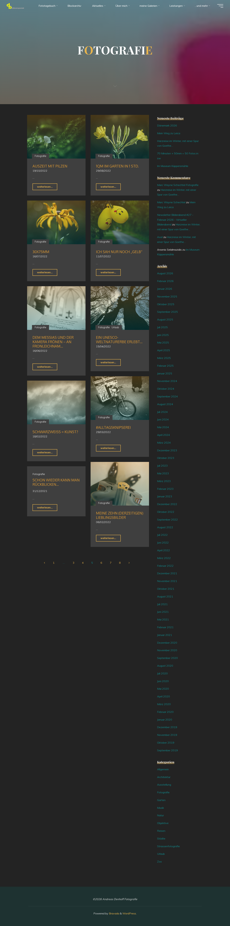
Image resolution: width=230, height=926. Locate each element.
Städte (161, 838)
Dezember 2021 (167, 573)
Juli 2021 (162, 604)
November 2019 (167, 735)
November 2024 (167, 381)
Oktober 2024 (165, 388)
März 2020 (164, 704)
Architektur (163, 777)
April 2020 (163, 696)
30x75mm (40, 251)
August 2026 (165, 273)
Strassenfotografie (168, 846)
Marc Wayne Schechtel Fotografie (178, 185)
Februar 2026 (165, 281)
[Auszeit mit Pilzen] (56, 137)
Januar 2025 (164, 373)
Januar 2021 (164, 635)
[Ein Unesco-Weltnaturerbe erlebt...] (120, 308)
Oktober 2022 (165, 511)
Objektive (163, 823)
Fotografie (40, 156)
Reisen (161, 830)
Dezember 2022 (167, 504)
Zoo (159, 861)
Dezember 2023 (167, 450)
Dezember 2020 (167, 642)
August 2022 (165, 527)
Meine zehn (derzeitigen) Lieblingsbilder (119, 515)
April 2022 (163, 550)
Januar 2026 (164, 288)
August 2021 (165, 596)
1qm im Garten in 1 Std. (117, 166)
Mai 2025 (163, 342)
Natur (160, 815)
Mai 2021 (163, 619)
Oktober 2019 (165, 742)
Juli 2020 (162, 673)
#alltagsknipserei (113, 427)
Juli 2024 (162, 412)
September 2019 (167, 750)
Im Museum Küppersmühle (172, 166)
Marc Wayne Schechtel (171, 202)
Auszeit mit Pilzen (49, 166)
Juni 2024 (163, 419)
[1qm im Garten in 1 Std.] (120, 137)
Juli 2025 (162, 327)
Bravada (113, 913)
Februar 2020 (165, 712)
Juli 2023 (162, 465)
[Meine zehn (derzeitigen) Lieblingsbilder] (120, 484)
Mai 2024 (163, 427)
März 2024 (164, 442)
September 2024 (167, 396)
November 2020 (167, 650)
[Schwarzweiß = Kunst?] (56, 402)
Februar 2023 (165, 488)
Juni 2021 (163, 611)
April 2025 (163, 350)
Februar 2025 (165, 365)
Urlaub (115, 327)
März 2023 (164, 481)
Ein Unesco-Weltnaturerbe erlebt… (119, 339)
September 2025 (167, 311)
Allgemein (163, 769)
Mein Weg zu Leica (168, 133)
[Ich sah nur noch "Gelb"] (120, 222)
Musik (160, 807)
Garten (161, 800)
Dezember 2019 (167, 727)
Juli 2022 (162, 534)
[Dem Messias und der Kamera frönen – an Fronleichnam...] (56, 308)
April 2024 (163, 435)
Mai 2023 (163, 473)
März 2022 (164, 558)
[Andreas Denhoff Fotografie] (15, 5)
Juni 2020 (163, 681)
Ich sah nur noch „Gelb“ (119, 251)
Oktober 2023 (165, 458)
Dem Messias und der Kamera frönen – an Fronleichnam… (53, 341)
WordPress (129, 913)
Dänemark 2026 (167, 125)
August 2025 (165, 319)
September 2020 (167, 658)
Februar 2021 (165, 627)
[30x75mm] (56, 222)
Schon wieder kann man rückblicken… (56, 482)
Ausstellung (164, 784)
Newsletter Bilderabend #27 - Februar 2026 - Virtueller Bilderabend (175, 219)
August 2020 (165, 665)
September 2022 (167, 519)
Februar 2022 (165, 565)
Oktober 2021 (165, 588)
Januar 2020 (164, 719)
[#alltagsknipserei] (120, 398)
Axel (160, 237)
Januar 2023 (164, 496)
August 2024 (165, 404)
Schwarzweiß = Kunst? (55, 431)
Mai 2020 (163, 688)
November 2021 (167, 581)
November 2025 (167, 296)
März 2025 (164, 358)
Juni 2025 (163, 335)
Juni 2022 (163, 542)
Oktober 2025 (165, 304)
